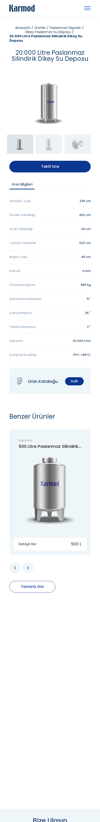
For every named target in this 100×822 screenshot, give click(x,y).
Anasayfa (22, 28)
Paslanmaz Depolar (65, 28)
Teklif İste (50, 166)
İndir (74, 381)
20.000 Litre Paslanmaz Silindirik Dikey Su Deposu (45, 38)
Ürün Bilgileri (22, 184)
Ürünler (40, 28)
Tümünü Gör (32, 586)
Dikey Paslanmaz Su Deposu (48, 32)
